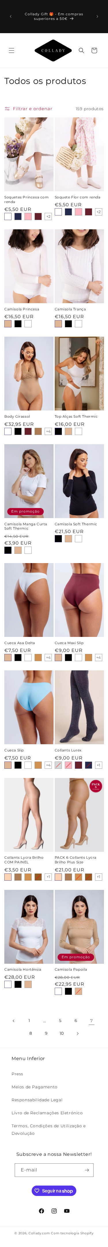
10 (62, 1033)
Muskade (38, 431)
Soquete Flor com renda (78, 197)
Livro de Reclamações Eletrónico (47, 1112)
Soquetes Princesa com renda (26, 199)
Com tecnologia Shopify (72, 1233)
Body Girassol (17, 416)
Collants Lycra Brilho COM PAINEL (24, 859)
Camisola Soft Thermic (76, 524)
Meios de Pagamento (35, 1087)
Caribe (38, 877)
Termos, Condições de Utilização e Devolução (49, 1129)
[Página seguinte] (77, 1033)
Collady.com (39, 1233)
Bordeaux (38, 216)
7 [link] (91, 1020)
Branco (8, 431)
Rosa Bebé (28, 216)
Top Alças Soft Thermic (76, 416)
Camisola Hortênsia (22, 969)
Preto (18, 323)
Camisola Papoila (71, 969)
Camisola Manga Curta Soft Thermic (25, 526)
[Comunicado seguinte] (97, 16)
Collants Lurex (68, 750)
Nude (8, 323)
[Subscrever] (87, 1170)
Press (17, 1074)
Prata (58, 765)
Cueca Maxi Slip (69, 643)
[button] (11, 50)
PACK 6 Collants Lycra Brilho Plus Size (76, 859)
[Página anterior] (13, 1021)
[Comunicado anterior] (10, 16)
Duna (8, 877)
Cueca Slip (14, 750)
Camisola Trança (70, 309)
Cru (8, 216)
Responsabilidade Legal (37, 1099)
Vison (38, 657)
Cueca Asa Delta (19, 643)
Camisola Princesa (21, 309)
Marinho (18, 216)
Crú (28, 323)
